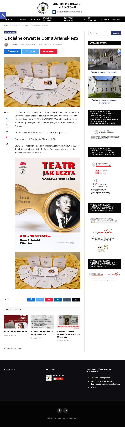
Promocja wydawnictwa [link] (15, 332)
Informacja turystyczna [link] (68, 19)
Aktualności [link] (7, 19)
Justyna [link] (14, 44)
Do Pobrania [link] (92, 19)
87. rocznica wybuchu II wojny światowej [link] (42, 333)
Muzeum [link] (21, 19)
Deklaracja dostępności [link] (100, 378)
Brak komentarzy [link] (45, 44)
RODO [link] (93, 388)
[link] (3, 15)
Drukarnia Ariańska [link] (47, 19)
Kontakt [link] (116, 19)
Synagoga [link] (33, 19)
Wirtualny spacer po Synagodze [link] (104, 72)
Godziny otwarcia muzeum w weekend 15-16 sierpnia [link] (68, 334)
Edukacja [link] (105, 19)
